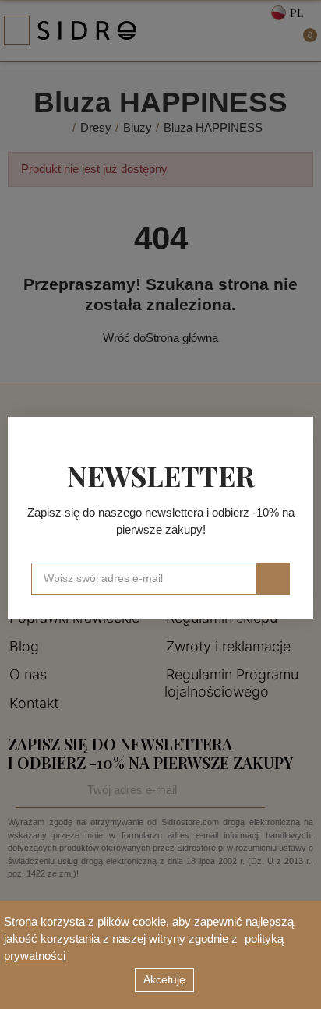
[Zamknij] (296, 434)
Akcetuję (164, 980)
